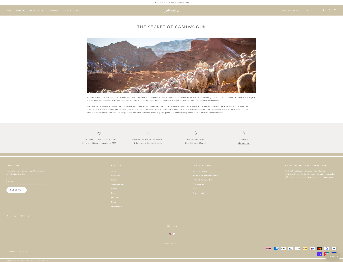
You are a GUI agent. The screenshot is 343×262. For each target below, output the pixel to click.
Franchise (115, 197)
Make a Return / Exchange (203, 180)
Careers (114, 188)
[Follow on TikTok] (28, 215)
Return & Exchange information (206, 175)
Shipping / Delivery (200, 171)
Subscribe (16, 190)
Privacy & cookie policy (37, 261)
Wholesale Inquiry (118, 184)
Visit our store (244, 143)
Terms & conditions (14, 261)
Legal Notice (116, 206)
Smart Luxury (37, 10)
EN (307, 10)
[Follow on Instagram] (14, 215)
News (113, 202)
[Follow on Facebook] (7, 215)
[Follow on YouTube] (21, 215)
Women (20, 10)
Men (8, 10)
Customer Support (200, 184)
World (54, 10)
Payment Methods (200, 193)
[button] (332, 256)
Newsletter (115, 175)
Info (78, 10)
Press (113, 193)
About (113, 171)
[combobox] (311, 10)
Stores (67, 10)
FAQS (195, 188)
